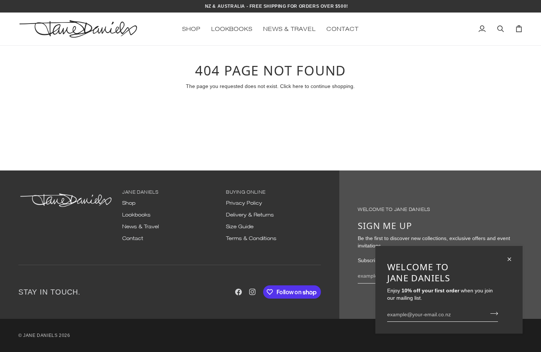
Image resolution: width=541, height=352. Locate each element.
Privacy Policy (244, 203)
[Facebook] (238, 292)
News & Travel (140, 226)
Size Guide (240, 226)
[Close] (512, 259)
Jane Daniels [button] (140, 192)
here (298, 86)
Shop (128, 203)
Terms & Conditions (251, 238)
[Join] (492, 313)
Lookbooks (136, 215)
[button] (191, 29)
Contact (132, 238)
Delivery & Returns (250, 215)
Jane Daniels (40, 335)
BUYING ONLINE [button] (246, 192)
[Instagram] (252, 292)
